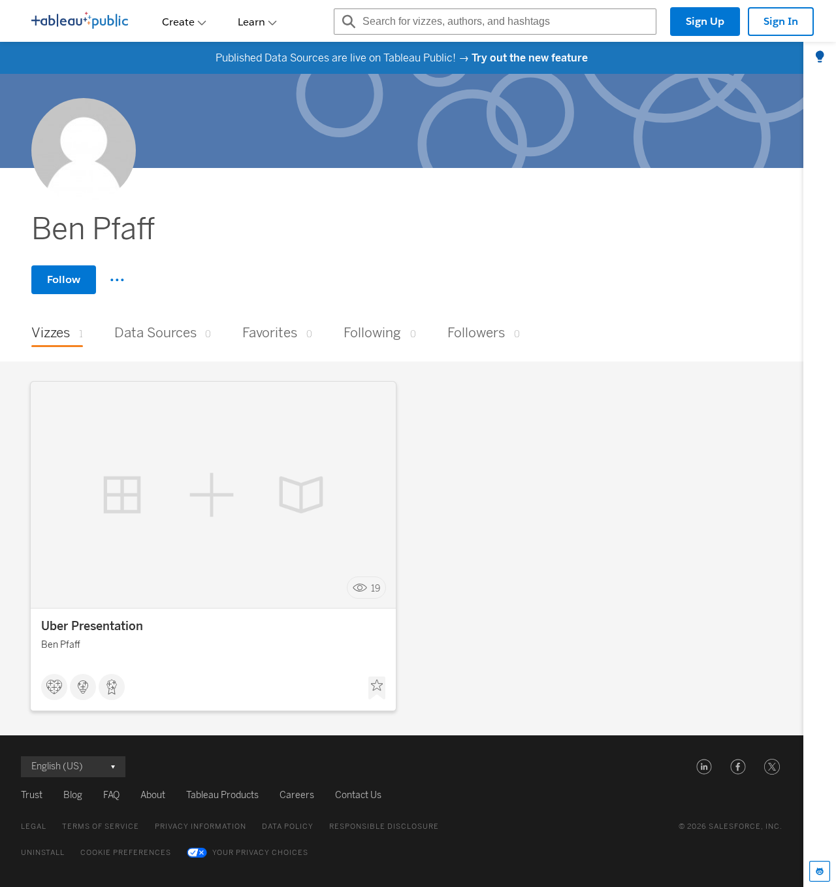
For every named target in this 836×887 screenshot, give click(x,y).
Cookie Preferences (125, 852)
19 (375, 588)
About (152, 795)
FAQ (111, 795)
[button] (704, 766)
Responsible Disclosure (384, 826)
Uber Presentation (92, 626)
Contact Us (358, 795)
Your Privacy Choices (260, 852)
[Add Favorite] (376, 688)
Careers (297, 795)
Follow (63, 279)
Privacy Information (200, 826)
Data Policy (288, 826)
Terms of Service (100, 826)
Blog (72, 795)
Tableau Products (222, 795)
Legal (33, 826)
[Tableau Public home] (79, 21)
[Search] (346, 21)
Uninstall (43, 852)
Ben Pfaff (60, 644)
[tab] (819, 57)
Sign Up (705, 21)
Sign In (781, 21)
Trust (31, 795)
